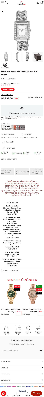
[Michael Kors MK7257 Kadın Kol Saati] (11, 294)
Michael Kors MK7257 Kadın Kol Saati (11, 309)
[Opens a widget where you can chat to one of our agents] (36, 393)
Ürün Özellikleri (9, 159)
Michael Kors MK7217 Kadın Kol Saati (33, 309)
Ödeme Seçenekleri (9, 270)
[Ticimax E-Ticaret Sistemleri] (22, 391)
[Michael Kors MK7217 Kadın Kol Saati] (33, 294)
